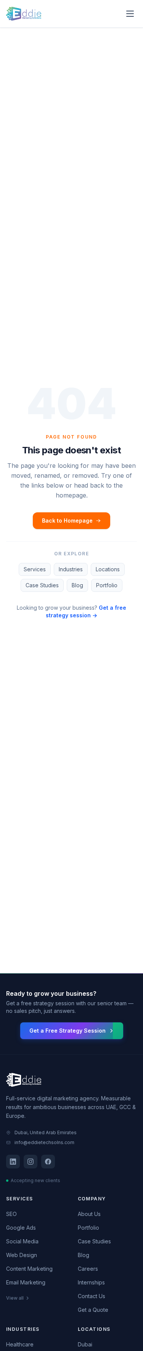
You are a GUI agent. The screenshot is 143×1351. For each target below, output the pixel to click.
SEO (11, 1214)
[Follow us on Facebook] (48, 1161)
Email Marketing (25, 1282)
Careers (88, 1268)
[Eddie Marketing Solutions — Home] (23, 14)
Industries (71, 569)
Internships (91, 1282)
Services (35, 569)
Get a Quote (93, 1309)
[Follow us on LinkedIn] (13, 1161)
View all (15, 1298)
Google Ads (21, 1227)
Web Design (21, 1255)
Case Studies (42, 585)
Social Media (22, 1241)
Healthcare (20, 1344)
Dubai (85, 1344)
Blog (77, 585)
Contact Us (91, 1296)
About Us (89, 1214)
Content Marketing (29, 1268)
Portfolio (106, 585)
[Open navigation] (130, 14)
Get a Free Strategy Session (67, 1030)
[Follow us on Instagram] (30, 1161)
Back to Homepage (67, 520)
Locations (108, 569)
